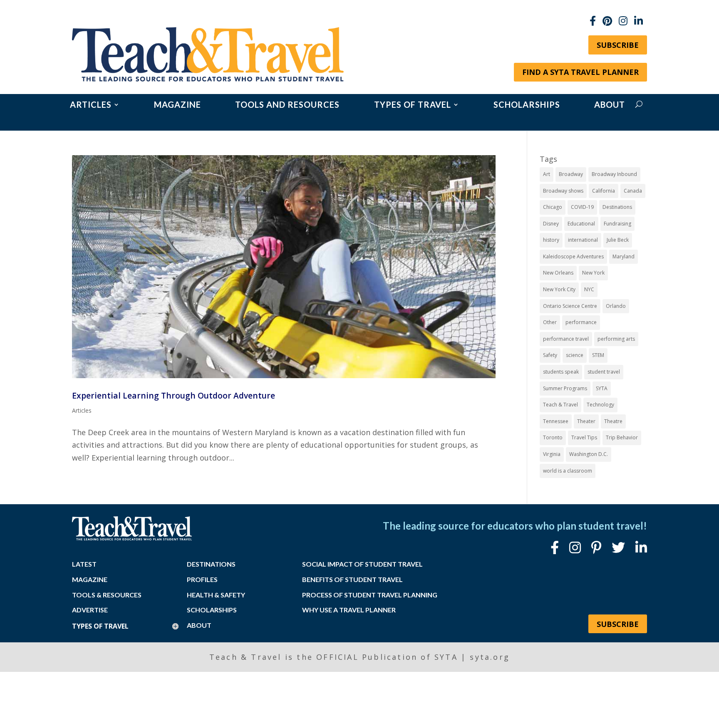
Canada (633, 190)
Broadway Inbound (614, 174)
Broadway (571, 174)
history (551, 239)
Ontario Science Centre (570, 306)
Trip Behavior (622, 437)
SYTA (601, 388)
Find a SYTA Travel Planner (580, 72)
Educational (581, 223)
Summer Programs (565, 388)
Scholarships (526, 105)
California (603, 190)
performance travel (566, 338)
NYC (589, 289)
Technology (600, 404)
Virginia (551, 454)
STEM (598, 355)
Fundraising (617, 223)
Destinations (617, 207)
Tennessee (555, 421)
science (574, 355)
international (583, 239)
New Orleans (558, 272)
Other (550, 322)
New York (593, 272)
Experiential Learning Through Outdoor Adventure (173, 395)
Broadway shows (563, 190)
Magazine (177, 105)
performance (581, 322)
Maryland (623, 256)
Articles (91, 105)
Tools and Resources (287, 105)
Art (546, 174)
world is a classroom (567, 470)
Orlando (616, 306)
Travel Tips (584, 437)
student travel (604, 371)
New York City (559, 289)
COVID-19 (582, 207)
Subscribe (618, 45)
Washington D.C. (588, 454)
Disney (551, 223)
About (609, 105)
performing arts (616, 338)
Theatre (613, 421)
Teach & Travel (560, 404)
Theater (586, 421)
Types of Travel (412, 105)
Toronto (553, 437)
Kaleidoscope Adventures (573, 256)
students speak (561, 371)
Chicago (552, 207)
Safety (550, 355)
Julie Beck (618, 239)
